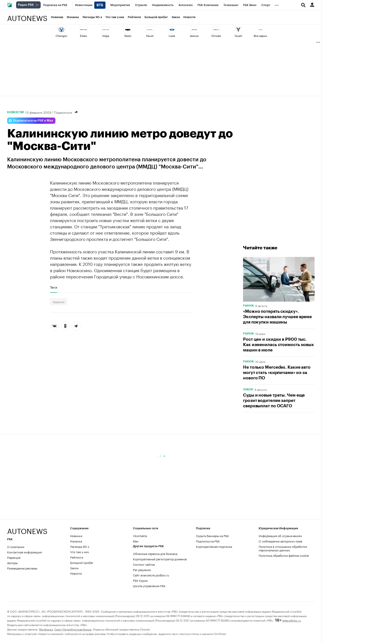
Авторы (12, 562)
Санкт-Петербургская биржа (72, 629)
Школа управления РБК (149, 585)
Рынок (248, 305)
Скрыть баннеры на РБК (212, 535)
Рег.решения (142, 569)
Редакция (14, 557)
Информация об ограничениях (280, 535)
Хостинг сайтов (144, 564)
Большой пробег (156, 17)
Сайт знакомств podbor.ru (151, 575)
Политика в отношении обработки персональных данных (283, 548)
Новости (189, 17)
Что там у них (114, 17)
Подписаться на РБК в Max (33, 120)
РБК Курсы (140, 580)
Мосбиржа (46, 629)
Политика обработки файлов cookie (284, 555)
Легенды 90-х (92, 17)
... (277, 4)
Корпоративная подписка (214, 546)
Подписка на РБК (208, 541)
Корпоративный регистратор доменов (160, 559)
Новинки (57, 17)
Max (135, 541)
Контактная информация (24, 552)
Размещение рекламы (22, 568)
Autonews (27, 16)
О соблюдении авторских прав (280, 541)
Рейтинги (134, 17)
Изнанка (73, 17)
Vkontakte (140, 535)
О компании (15, 546)
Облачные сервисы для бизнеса (155, 553)
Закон (176, 17)
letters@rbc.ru (291, 620)
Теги (53, 287)
